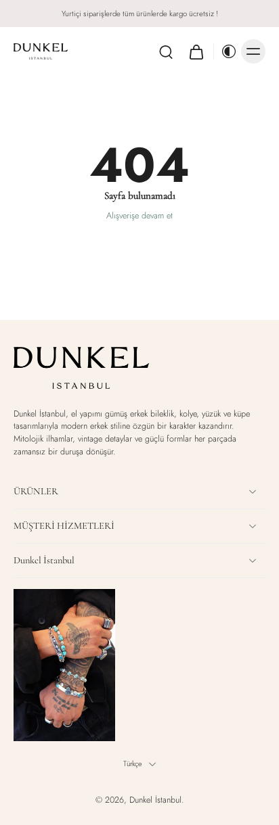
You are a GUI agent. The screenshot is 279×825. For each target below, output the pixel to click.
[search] (166, 51)
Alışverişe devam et (139, 216)
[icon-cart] (196, 51)
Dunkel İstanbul (155, 800)
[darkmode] (225, 51)
